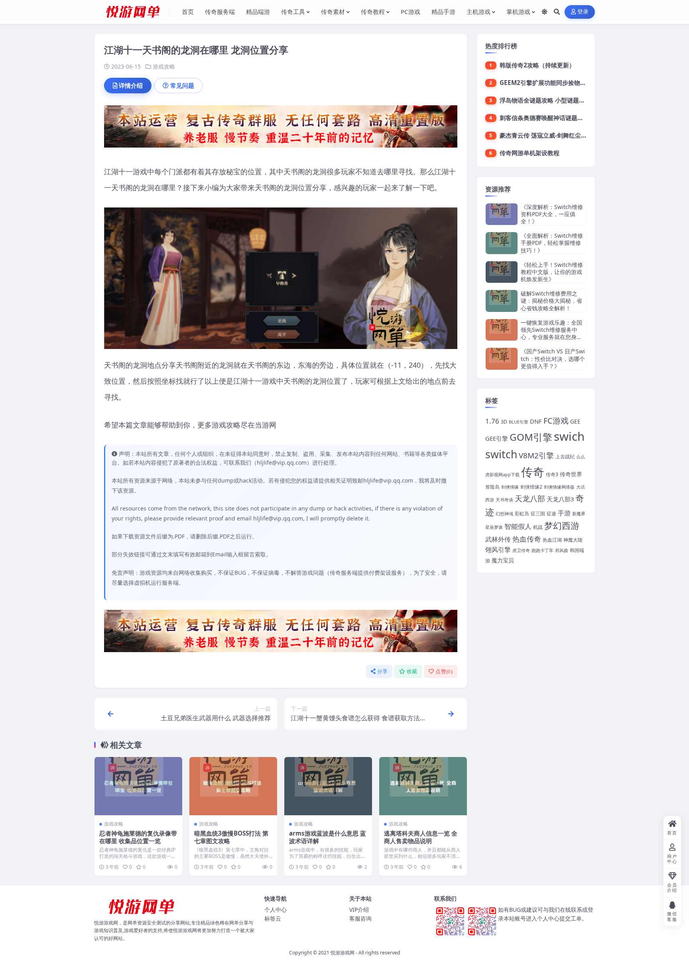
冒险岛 (492, 486)
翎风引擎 (498, 549)
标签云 (272, 918)
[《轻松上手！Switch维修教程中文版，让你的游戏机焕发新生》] (502, 272)
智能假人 (518, 526)
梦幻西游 (561, 525)
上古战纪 (565, 456)
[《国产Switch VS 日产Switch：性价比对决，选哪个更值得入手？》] (502, 359)
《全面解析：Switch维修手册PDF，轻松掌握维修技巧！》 (552, 243)
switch (501, 454)
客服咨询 (360, 918)
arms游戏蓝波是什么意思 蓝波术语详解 (327, 837)
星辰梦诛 (494, 527)
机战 (538, 527)
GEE (575, 421)
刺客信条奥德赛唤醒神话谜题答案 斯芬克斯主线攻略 (569, 118)
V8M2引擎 (536, 455)
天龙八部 (530, 498)
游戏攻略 (164, 66)
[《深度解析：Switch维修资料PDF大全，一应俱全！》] (502, 214)
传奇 (532, 472)
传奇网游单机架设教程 (529, 153)
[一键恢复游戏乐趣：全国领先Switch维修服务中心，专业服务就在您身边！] (502, 330)
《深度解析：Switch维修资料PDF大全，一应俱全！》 (552, 214)
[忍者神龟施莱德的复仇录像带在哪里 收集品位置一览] (138, 786)
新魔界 (578, 514)
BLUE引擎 (518, 422)
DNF (536, 421)
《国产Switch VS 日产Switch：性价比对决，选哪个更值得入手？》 (553, 358)
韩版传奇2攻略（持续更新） (537, 65)
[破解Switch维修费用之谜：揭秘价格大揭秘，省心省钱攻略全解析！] (502, 301)
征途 (551, 513)
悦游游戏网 (342, 952)
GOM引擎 (531, 437)
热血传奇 (526, 539)
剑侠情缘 (510, 487)
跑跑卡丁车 (542, 550)
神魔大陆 (573, 539)
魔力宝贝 (503, 560)
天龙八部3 (560, 499)
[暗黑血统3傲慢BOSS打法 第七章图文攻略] (233, 786)
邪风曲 (561, 550)
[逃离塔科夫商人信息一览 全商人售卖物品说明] (423, 786)
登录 (583, 12)
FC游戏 (556, 420)
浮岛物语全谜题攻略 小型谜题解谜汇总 (551, 100)
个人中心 (275, 909)
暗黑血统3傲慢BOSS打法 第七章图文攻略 (231, 837)
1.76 (492, 421)
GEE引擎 (496, 438)
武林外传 (498, 539)
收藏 (412, 671)
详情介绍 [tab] (131, 85)
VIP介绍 (359, 909)
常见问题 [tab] (182, 85)
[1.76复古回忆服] (280, 129)
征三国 (538, 513)
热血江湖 (552, 539)
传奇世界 (571, 474)
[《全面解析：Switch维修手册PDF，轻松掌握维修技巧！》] (502, 243)
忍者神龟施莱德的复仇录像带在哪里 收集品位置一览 (138, 837)
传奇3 (552, 474)
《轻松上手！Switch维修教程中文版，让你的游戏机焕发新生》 (552, 272)
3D (504, 421)
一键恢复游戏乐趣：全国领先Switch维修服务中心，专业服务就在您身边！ (551, 333)
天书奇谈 (504, 500)
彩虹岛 (522, 513)
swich (569, 436)
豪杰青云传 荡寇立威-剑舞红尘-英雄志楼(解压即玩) (567, 135)
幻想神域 (504, 514)
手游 (564, 512)
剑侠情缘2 (531, 486)
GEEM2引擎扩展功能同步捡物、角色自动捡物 (561, 83)
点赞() (444, 671)
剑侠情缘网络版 (559, 487)
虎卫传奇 (521, 550)
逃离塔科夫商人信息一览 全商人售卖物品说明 (420, 837)
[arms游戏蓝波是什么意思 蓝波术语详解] (328, 786)
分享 (382, 671)
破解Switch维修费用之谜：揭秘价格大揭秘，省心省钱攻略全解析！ (551, 300)
